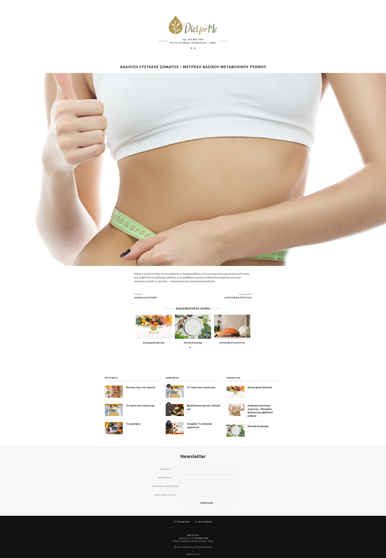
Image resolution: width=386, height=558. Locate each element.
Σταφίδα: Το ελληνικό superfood (199, 425)
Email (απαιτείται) (165, 495)
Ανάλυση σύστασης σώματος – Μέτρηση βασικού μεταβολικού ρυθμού (260, 410)
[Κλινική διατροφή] (193, 327)
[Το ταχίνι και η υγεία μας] (114, 410)
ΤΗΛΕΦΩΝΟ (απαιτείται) (165, 486)
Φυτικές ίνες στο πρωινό (140, 387)
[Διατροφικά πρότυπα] (154, 327)
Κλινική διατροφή (193, 342)
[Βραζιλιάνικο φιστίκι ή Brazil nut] (175, 410)
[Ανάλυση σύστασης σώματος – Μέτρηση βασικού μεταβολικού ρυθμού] (235, 410)
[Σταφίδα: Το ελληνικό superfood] (175, 428)
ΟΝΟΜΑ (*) (165, 469)
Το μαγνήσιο (133, 423)
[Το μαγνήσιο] (114, 428)
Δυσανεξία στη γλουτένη (232, 342)
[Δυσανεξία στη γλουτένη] (232, 327)
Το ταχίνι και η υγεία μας (140, 405)
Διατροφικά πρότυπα (154, 342)
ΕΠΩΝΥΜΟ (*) (165, 478)
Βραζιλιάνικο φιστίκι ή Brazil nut (203, 407)
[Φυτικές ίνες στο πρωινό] (114, 392)
